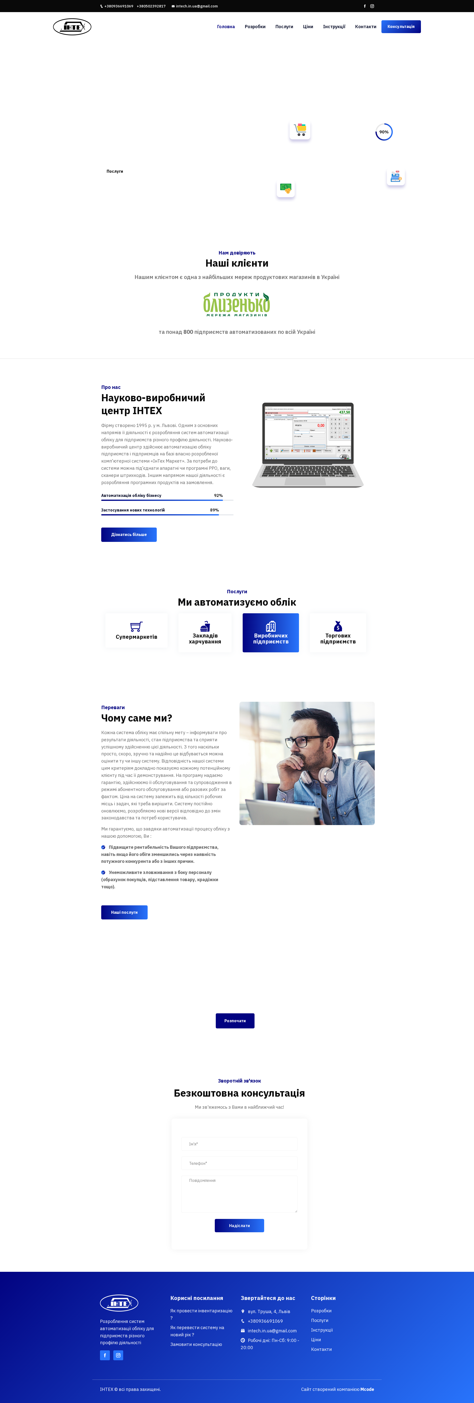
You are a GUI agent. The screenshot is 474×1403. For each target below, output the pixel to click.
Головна (226, 26)
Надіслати (239, 1225)
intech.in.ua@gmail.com (197, 6)
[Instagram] (372, 6)
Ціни (308, 26)
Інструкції (334, 26)
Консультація (401, 26)
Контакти (365, 26)
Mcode (367, 1389)
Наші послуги (124, 912)
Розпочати (235, 1020)
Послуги (284, 26)
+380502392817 (151, 6)
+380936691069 (118, 6)
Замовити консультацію (196, 1344)
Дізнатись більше (129, 534)
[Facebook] (365, 6)
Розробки (255, 26)
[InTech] (96, 26)
